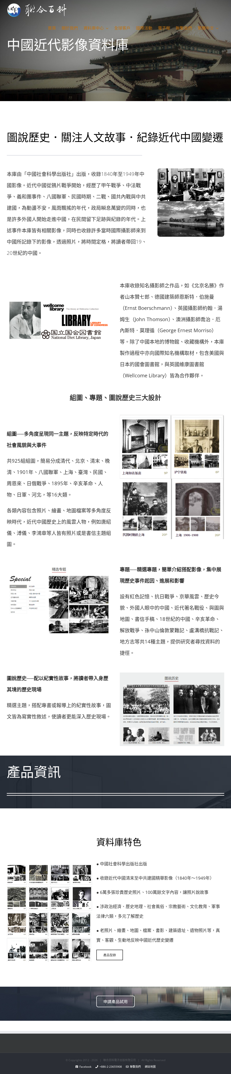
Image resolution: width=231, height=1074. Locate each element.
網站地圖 (148, 1067)
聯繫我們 (135, 1067)
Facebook (86, 1067)
